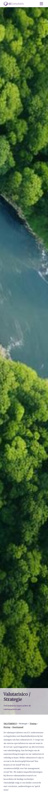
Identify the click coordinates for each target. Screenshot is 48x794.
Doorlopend (17, 727)
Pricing (7, 727)
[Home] (14, 3)
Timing (33, 723)
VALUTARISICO (10, 723)
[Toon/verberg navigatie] (41, 3)
